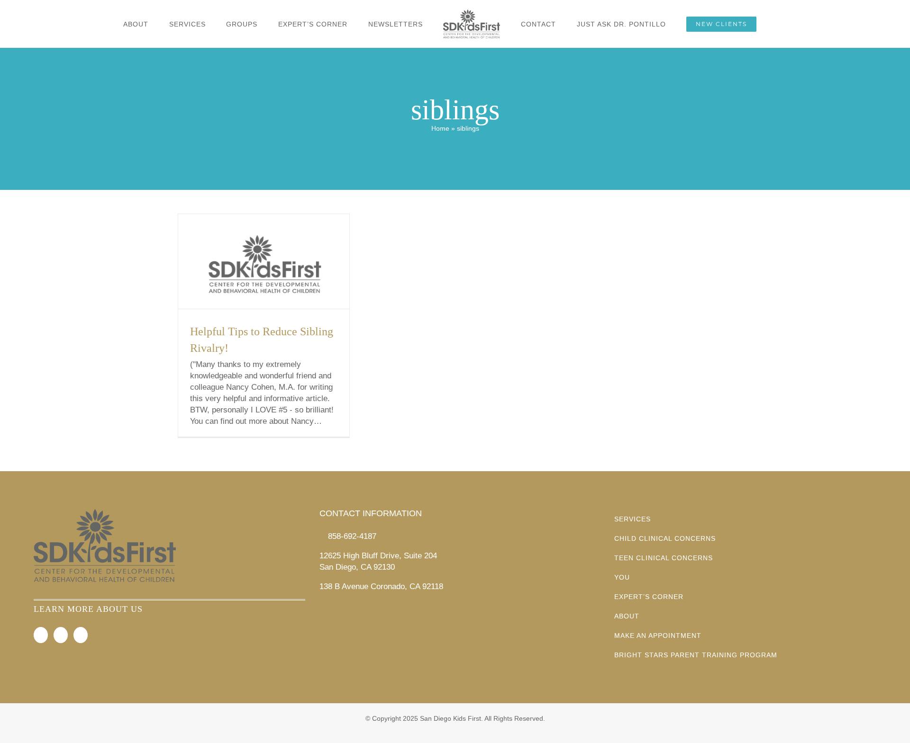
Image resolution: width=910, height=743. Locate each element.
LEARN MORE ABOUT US (88, 609)
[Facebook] (41, 635)
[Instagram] (61, 635)
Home (440, 128)
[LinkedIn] (80, 635)
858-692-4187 (352, 536)
